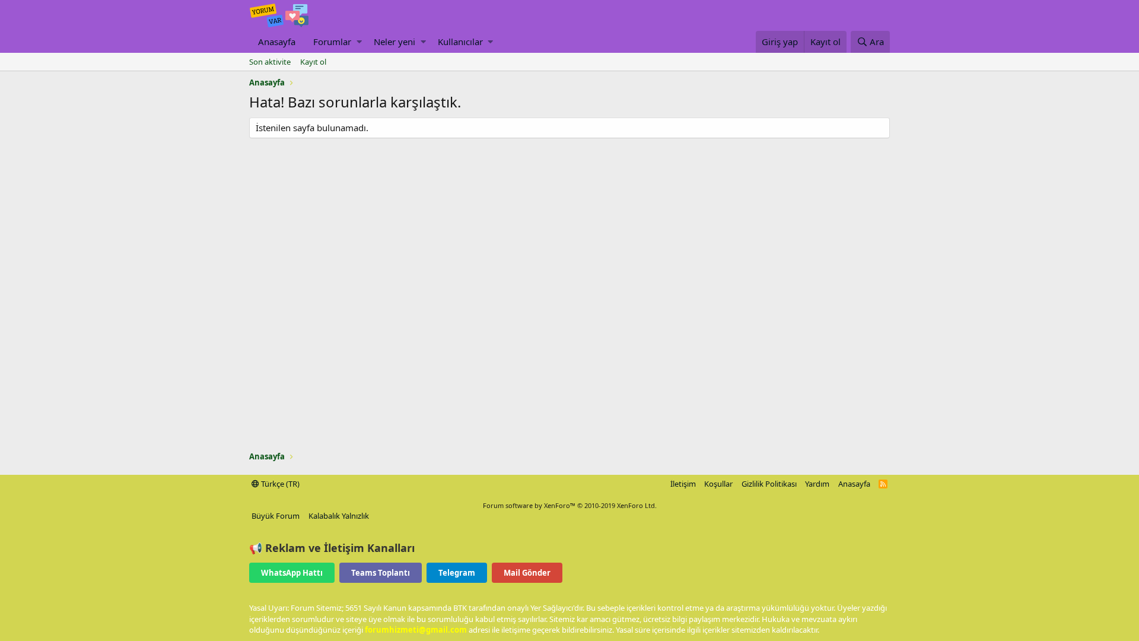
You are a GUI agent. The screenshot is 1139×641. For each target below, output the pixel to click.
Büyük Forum (276, 515)
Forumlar (332, 41)
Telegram (456, 572)
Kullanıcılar (460, 41)
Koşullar (718, 483)
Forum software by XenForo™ (570, 505)
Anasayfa (276, 41)
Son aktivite (270, 61)
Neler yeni (394, 41)
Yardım (817, 483)
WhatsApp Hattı (292, 572)
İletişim (683, 483)
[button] (359, 42)
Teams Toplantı (380, 572)
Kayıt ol (313, 61)
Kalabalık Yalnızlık (338, 515)
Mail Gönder (527, 572)
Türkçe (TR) (279, 483)
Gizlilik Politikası (769, 483)
